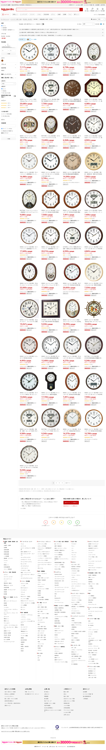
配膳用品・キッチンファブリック (61, 559)
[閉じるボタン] (103, 29)
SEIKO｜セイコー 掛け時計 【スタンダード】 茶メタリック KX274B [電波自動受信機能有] (29, 467)
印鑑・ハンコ (91, 577)
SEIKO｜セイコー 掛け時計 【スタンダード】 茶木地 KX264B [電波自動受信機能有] (93, 431)
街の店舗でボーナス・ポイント (32, 694)
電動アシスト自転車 (92, 546)
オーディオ (23, 546)
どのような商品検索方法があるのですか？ (31, 503)
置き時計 (90, 602)
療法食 (72, 642)
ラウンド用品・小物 (92, 556)
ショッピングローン (9, 696)
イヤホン (39, 14)
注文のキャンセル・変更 (69, 698)
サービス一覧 (45, 746)
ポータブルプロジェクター (27, 578)
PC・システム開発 (42, 639)
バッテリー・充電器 (42, 556)
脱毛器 (22, 624)
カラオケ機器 (41, 597)
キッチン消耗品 (58, 552)
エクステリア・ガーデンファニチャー (78, 661)
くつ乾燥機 (6, 556)
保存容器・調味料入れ (60, 550)
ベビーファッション (75, 598)
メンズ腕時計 (91, 595)
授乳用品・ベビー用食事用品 (77, 606)
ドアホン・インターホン (76, 649)
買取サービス (8, 705)
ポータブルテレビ (25, 566)
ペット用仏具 (74, 638)
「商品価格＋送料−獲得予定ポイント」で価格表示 (29, 24)
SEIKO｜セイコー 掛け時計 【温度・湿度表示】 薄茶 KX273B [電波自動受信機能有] (93, 174)
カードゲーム (74, 579)
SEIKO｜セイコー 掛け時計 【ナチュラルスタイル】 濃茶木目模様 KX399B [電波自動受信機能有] (72, 137)
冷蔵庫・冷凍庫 (7, 545)
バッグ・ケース (91, 554)
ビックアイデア (23, 14)
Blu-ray (39, 655)
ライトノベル (41, 643)
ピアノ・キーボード (42, 573)
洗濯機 (64, 14)
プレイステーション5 (59, 576)
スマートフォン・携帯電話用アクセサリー (45, 548)
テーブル (90, 634)
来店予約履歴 (47, 705)
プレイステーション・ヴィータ (61, 587)
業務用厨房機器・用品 (60, 562)
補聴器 (22, 637)
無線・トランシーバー (26, 572)
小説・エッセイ (41, 630)
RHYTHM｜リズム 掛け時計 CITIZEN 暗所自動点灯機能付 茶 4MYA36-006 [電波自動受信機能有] (93, 358)
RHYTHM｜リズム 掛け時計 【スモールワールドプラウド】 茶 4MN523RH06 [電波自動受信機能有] (50, 137)
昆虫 (72, 635)
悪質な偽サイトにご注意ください (22, 731)
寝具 (89, 621)
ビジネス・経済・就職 (43, 617)
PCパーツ (23, 607)
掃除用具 (90, 579)
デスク (89, 636)
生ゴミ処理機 (7, 639)
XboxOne (57, 583)
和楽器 (39, 595)
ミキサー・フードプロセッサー (11, 625)
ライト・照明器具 (8, 569)
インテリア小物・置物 (93, 663)
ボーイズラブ (41, 633)
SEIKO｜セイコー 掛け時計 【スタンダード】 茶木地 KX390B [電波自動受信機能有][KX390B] (72, 394)
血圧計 (22, 648)
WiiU (56, 593)
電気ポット (6, 618)
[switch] (14, 96)
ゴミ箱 (89, 657)
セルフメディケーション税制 (7, 731)
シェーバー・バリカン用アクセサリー (28, 622)
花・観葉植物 (74, 664)
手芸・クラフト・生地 (93, 583)
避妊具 (56, 614)
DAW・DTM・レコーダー (43, 578)
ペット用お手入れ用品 (76, 622)
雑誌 (39, 624)
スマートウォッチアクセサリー (45, 562)
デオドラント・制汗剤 (60, 639)
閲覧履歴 (46, 696)
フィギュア (73, 573)
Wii (55, 596)
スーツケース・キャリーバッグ (95, 611)
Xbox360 (57, 585)
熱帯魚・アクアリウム (76, 625)
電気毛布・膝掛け (8, 583)
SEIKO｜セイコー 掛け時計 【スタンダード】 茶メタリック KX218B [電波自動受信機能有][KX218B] (72, 358)
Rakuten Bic (7, 9)
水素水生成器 (7, 637)
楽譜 (39, 615)
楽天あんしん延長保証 (10, 694)
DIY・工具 (73, 647)
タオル (89, 590)
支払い (65, 694)
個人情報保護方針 (87, 696)
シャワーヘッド (24, 633)
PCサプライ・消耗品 (25, 596)
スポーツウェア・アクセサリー (95, 567)
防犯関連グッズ (91, 671)
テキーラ (73, 559)
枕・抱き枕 (90, 625)
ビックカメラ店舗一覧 (89, 5)
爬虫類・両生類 (74, 633)
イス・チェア (91, 638)
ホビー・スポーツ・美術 (43, 613)
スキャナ (23, 594)
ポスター (40, 650)
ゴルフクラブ (91, 550)
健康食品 (57, 655)
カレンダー (40, 620)
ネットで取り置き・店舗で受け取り (13, 703)
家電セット (15, 14)
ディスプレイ (24, 590)
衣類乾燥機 (6, 551)
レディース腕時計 (92, 598)
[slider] (1, 47)
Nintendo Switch (58, 574)
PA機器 (39, 575)
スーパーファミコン (59, 602)
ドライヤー (32, 14)
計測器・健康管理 (59, 653)
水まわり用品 (58, 569)
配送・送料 (66, 691)
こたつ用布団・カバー (93, 659)
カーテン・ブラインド (93, 646)
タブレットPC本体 (42, 546)
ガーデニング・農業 (75, 658)
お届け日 (3, 86)
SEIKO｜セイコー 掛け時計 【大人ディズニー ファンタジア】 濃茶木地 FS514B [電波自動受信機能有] (29, 321)
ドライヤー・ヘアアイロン (27, 614)
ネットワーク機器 (25, 598)
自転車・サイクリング (93, 544)
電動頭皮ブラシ (24, 631)
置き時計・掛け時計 (27, 19)
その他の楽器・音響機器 (43, 599)
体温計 (22, 650)
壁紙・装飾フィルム (92, 652)
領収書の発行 (67, 703)
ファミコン (57, 600)
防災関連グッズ (74, 654)
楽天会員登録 (102, 14)
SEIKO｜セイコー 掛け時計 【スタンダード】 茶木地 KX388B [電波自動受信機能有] (72, 212)
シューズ (90, 552)
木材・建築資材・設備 (76, 656)
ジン (72, 548)
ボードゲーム (74, 581)
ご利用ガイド (72, 5)
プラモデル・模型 (75, 571)
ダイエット (57, 651)
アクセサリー (41, 586)
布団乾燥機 (6, 554)
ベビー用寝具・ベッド (76, 604)
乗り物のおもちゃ (75, 568)
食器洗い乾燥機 (7, 633)
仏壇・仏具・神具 (92, 677)
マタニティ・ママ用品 (76, 600)
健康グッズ (57, 657)
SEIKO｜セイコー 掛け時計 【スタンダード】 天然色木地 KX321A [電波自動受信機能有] (72, 431)
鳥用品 (72, 629)
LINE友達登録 (67, 707)
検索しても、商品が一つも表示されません (31, 505)
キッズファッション (75, 595)
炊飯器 (5, 603)
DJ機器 (39, 590)
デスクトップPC (24, 583)
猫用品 (72, 618)
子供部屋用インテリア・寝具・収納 (95, 641)
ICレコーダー (24, 563)
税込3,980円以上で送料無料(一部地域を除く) (22, 5)
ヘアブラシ (23, 617)
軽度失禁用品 (58, 623)
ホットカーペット (8, 579)
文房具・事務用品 (92, 575)
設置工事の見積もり (9, 701)
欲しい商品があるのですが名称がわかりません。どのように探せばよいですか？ (40, 501)
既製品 (2, 70)
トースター (6, 607)
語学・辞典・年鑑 (42, 635)
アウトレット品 (91, 668)
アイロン (6, 560)
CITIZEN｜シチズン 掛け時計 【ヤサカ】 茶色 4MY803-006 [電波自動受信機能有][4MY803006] (50, 321)
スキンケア (57, 628)
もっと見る (23, 508)
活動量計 (23, 642)
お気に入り (46, 694)
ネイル (56, 637)
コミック (40, 605)
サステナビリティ (62, 746)
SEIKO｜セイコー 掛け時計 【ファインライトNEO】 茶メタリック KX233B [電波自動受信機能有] (29, 394)
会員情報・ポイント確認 (49, 703)
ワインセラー (7, 623)
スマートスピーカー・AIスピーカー (28, 575)
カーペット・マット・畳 (93, 648)
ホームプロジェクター (26, 557)
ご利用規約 (85, 698)
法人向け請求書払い (48, 707)
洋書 (39, 641)
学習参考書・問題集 (42, 628)
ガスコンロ (6, 616)
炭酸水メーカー (7, 630)
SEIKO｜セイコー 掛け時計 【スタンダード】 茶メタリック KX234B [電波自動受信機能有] (93, 248)
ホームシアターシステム (26, 561)
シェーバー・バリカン (26, 619)
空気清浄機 (46, 14)
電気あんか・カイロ (8, 585)
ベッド (89, 627)
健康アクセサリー (59, 659)
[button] (1, 46)
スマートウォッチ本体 (43, 560)
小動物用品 (73, 627)
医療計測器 (57, 620)
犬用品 (72, 620)
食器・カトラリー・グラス (60, 548)
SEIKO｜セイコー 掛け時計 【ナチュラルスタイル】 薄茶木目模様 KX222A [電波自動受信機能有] (93, 285)
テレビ (69, 14)
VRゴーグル (40, 568)
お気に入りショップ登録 (69, 701)
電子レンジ (76, 14)
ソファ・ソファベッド (93, 629)
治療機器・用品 (58, 610)
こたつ (5, 581)
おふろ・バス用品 (75, 602)
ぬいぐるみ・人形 (75, 564)
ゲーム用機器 (24, 605)
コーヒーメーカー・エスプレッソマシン (11, 610)
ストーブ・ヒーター (8, 576)
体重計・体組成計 (25, 646)
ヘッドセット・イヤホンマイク (45, 558)
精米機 (5, 605)
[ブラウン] (2, 61)
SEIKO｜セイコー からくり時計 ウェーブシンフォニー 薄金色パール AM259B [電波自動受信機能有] (93, 64)
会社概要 (97, 5)
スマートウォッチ (92, 604)
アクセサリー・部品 (25, 570)
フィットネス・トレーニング (94, 561)
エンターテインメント (43, 609)
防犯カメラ (73, 652)
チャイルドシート (75, 611)
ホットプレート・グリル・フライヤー (11, 613)
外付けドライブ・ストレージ (27, 600)
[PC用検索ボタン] (81, 9)
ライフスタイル (41, 622)
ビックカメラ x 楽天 (5, 5)
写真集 (39, 648)
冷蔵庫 (59, 14)
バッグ (89, 613)
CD (38, 657)
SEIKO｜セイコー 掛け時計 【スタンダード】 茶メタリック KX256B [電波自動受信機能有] (50, 174)
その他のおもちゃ (75, 590)
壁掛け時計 (90, 600)
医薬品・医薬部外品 (59, 608)
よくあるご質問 (79, 5)
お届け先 (3, 80)
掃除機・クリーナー (8, 558)
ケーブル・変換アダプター (44, 553)
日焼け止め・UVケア (59, 641)
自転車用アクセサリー (93, 548)
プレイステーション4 (59, 578)
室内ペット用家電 (75, 640)
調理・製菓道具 (58, 546)
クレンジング (58, 632)
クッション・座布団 (92, 631)
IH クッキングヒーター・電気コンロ (11, 628)
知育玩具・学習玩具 (75, 566)
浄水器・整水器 (7, 635)
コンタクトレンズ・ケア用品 (61, 616)
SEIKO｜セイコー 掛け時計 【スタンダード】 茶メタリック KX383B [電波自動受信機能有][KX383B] (50, 64)
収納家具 (90, 644)
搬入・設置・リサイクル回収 (11, 698)
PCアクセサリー (24, 587)
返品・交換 (66, 696)
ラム (72, 550)
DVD (39, 660)
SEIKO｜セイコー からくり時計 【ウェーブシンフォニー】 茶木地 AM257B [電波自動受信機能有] (72, 321)
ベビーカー (73, 608)
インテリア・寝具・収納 (16, 19)
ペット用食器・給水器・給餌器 (78, 631)
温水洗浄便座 (24, 640)
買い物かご (46, 691)
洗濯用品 (90, 581)
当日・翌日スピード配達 (10, 691)
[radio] (1, 25)
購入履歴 (46, 698)
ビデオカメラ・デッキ (26, 559)
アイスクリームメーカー (9, 641)
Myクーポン (47, 701)
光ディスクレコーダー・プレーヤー (28, 554)
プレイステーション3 (59, 589)
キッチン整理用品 (59, 554)
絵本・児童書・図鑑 (42, 607)
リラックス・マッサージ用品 (61, 662)
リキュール (73, 552)
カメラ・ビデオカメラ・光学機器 (28, 548)
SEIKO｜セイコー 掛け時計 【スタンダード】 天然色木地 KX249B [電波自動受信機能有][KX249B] (29, 64)
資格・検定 (40, 646)
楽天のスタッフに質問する (71, 502)
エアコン (53, 14)
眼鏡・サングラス (92, 569)
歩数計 (22, 644)
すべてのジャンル (5, 19)
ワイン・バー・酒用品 (60, 566)
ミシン (5, 562)
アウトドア (90, 565)
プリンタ (23, 592)
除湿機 (5, 594)
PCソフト (23, 609)
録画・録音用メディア (26, 551)
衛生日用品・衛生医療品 (60, 612)
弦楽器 (39, 593)
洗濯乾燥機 (6, 549)
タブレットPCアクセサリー (44, 551)
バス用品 (90, 586)
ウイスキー (73, 544)
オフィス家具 (91, 661)
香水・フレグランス (59, 643)
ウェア (89, 559)
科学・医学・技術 (42, 637)
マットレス (90, 623)
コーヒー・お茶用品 (59, 564)
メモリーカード (24, 568)
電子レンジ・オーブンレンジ (10, 601)
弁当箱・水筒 (58, 556)
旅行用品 (90, 615)
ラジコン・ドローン (75, 575)
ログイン (96, 14)
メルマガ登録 (67, 705)
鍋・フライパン (58, 544)
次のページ (68, 482)
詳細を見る (69, 35)
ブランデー (73, 556)
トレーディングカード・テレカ (78, 583)
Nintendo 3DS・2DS (59, 580)
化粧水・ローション (59, 630)
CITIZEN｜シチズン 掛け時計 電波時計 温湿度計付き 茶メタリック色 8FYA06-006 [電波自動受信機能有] (50, 101)
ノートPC (23, 585)
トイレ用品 (90, 588)
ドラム (39, 582)
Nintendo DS (57, 598)
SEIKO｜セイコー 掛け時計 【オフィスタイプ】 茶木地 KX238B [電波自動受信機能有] (72, 285)
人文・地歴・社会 (42, 626)
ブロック (73, 588)
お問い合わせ (67, 714)
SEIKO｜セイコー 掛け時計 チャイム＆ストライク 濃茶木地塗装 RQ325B (50, 394)
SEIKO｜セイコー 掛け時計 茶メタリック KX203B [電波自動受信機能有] (50, 358)
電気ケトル (6, 620)
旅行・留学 (40, 611)
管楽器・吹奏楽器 (42, 580)
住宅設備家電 (7, 567)
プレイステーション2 (59, 591)
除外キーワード (4, 133)
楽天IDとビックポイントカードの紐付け (52, 711)
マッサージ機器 (24, 635)
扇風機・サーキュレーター (10, 589)
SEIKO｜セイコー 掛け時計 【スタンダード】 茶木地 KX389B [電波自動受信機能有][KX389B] (50, 212)
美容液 (56, 635)
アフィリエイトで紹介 (69, 710)
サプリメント (58, 649)
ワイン (72, 546)
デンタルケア (24, 629)
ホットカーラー (24, 627)
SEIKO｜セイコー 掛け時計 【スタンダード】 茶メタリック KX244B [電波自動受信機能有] (93, 394)
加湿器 (5, 591)
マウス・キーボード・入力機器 (28, 603)
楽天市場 (103, 5)
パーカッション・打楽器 (43, 588)
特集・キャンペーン (29, 691)
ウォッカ (73, 554)
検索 (9, 53)
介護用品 (57, 618)
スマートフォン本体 (42, 544)
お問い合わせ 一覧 (53, 746)
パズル (72, 577)
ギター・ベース (41, 584)
